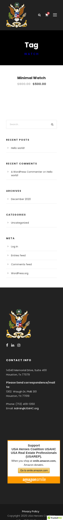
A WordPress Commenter (26, 172)
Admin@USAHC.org (26, 408)
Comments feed (21, 264)
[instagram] (18, 345)
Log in (14, 246)
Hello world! (18, 148)
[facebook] (7, 345)
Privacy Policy (30, 511)
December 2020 (21, 199)
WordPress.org (19, 273)
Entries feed (18, 255)
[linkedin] (12, 345)
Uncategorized (20, 222)
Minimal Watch (31, 77)
